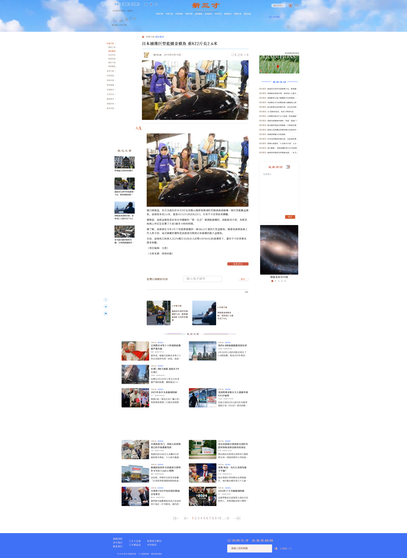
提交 (243, 279)
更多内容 (247, 14)
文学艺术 (218, 14)
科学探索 (179, 14)
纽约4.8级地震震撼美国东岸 (232, 345)
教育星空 (227, 14)
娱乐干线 (112, 62)
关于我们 (118, 542)
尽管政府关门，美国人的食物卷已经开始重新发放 (166, 445)
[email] (106, 313)
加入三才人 (278, 5)
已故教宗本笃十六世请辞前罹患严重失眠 (166, 347)
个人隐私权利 (143, 554)
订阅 (135, 4)
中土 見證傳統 (274, 17)
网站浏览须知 (156, 554)
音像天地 (237, 14)
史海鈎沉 (208, 14)
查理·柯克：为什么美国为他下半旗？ (232, 469)
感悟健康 (198, 14)
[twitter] (106, 306)
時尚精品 (112, 66)
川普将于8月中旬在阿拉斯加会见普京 (165, 492)
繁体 (297, 5)
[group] (126, 22)
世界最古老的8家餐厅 (123, 170)
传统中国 (188, 14)
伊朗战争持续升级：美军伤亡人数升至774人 (124, 217)
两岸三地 (112, 47)
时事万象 (159, 14)
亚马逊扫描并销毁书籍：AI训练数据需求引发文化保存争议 (124, 241)
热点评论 (112, 55)
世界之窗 (169, 14)
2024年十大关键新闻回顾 (231, 490)
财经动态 (112, 59)
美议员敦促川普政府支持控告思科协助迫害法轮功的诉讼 (233, 445)
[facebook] (106, 299)
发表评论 (238, 264)
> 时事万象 (177, 306)
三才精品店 (135, 545)
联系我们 (118, 546)
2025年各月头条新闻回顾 (164, 392)
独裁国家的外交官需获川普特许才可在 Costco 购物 (166, 469)
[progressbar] (138, 18)
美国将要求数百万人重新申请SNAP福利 (233, 394)
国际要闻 (112, 51)
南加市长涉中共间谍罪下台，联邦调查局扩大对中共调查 (124, 193)
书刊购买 (152, 545)
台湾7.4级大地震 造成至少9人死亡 (165, 370)
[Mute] (133, 18)
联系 (126, 4)
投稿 (116, 4)
